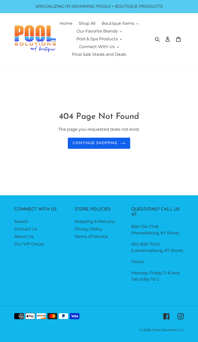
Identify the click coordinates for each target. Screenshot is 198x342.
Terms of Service (91, 236)
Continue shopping (95, 143)
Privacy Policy (88, 229)
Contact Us (25, 229)
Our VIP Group (29, 244)
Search (21, 221)
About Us (24, 236)
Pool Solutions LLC (168, 330)
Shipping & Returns (95, 221)
